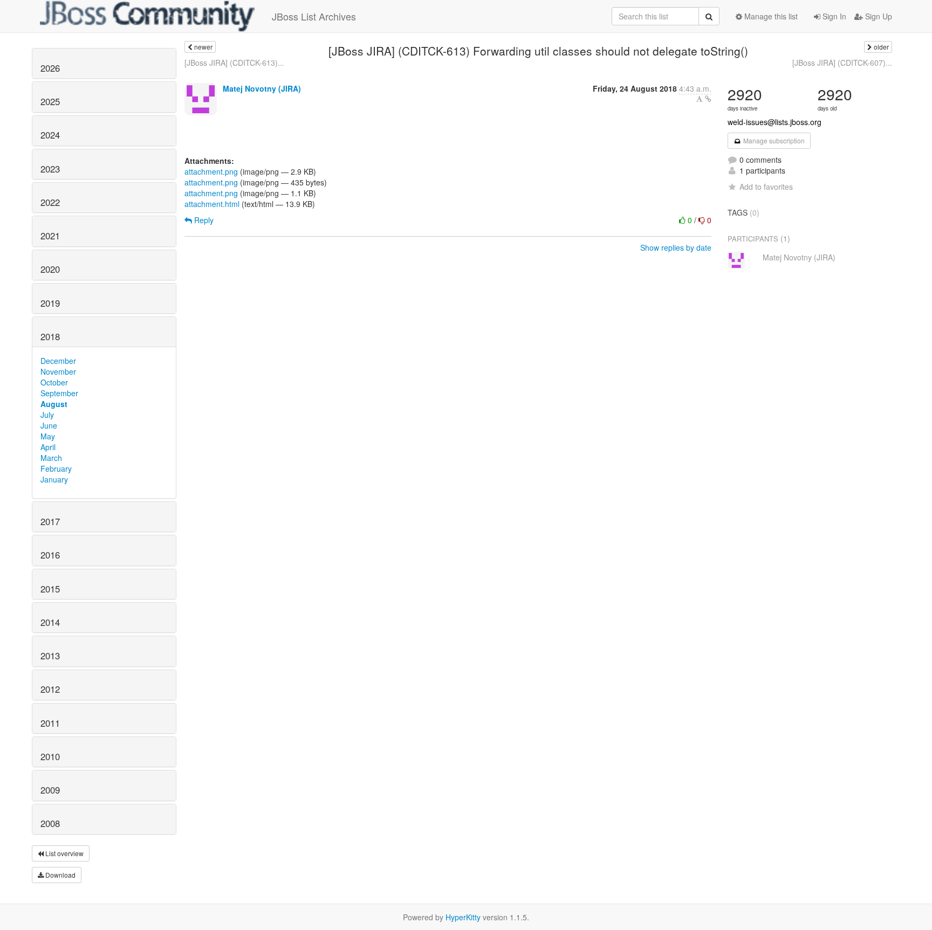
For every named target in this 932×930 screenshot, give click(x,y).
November (58, 371)
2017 (50, 521)
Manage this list (770, 16)
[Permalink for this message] (708, 99)
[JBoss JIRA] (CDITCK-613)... (234, 62)
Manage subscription (773, 140)
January (54, 479)
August (53, 403)
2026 (50, 67)
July (47, 414)
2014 (50, 622)
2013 (50, 655)
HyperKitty (463, 917)
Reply (203, 220)
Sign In (833, 16)
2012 (50, 689)
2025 (50, 101)
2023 (50, 168)
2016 (50, 554)
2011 (50, 723)
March (51, 457)
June (48, 425)
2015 (50, 588)
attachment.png (211, 171)
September (59, 393)
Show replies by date (675, 247)
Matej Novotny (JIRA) (262, 88)
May (47, 436)
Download (60, 874)
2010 (50, 756)
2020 (50, 269)
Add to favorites (766, 186)
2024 (50, 134)
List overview (64, 853)
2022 (50, 202)
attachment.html (211, 203)
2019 (50, 303)
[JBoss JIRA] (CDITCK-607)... (842, 62)
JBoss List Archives (314, 16)
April (48, 447)
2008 (50, 823)
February (56, 468)
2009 (50, 789)
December (58, 360)
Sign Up (877, 16)
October (54, 382)
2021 (50, 235)
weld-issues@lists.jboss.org (774, 121)
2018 (50, 336)
